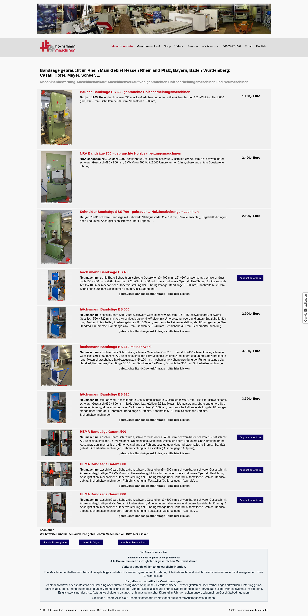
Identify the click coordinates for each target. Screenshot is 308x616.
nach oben (47, 530)
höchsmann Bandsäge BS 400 (154, 280)
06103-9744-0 (232, 46)
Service (193, 46)
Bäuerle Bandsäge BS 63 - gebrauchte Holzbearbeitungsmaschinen (154, 96)
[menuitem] (122, 46)
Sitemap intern (87, 610)
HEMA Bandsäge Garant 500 (154, 440)
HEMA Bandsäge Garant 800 (154, 502)
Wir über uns (210, 46)
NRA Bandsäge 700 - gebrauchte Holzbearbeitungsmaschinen (154, 159)
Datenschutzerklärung (108, 610)
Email (248, 46)
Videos (179, 46)
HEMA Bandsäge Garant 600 (154, 472)
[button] (250, 278)
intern (125, 610)
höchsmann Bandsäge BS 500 (154, 317)
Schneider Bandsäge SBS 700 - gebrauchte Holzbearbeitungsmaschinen (154, 216)
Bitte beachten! (55, 610)
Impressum (71, 610)
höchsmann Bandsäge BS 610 (154, 404)
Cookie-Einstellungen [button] (305, 308)
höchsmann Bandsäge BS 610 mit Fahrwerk (154, 355)
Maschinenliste (122, 46)
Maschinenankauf (148, 46)
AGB (42, 610)
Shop (167, 46)
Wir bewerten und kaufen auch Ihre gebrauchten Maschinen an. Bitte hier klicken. (94, 534)
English (261, 46)
